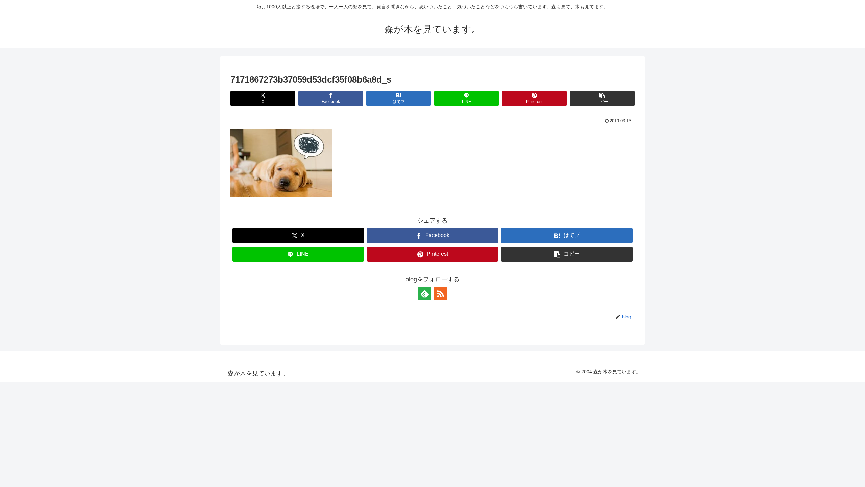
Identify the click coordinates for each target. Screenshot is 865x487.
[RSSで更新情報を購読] (440, 293)
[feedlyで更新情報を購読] (424, 293)
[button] (602, 98)
